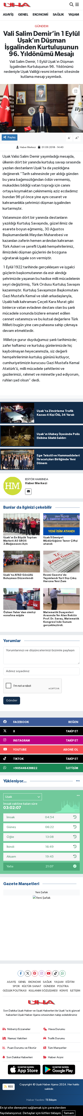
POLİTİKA (63, 986)
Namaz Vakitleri (17, 1038)
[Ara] (71, 5)
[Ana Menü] (77, 5)
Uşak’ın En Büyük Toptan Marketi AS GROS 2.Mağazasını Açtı (20, 540)
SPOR (16, 986)
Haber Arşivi (55, 1057)
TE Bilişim (51, 1099)
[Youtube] (48, 973)
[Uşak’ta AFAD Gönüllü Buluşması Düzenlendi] (21, 561)
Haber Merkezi (28, 147)
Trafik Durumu (56, 1038)
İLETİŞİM (75, 990)
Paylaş (12, 137)
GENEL (23, 14)
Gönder (11, 700)
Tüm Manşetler (57, 1047)
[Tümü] (78, 781)
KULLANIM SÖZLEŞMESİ (43, 990)
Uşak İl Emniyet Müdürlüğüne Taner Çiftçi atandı (60, 540)
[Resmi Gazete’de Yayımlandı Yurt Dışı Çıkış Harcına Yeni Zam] (61, 561)
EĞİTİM (70, 981)
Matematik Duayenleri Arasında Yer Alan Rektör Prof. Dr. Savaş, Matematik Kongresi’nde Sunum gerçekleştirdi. (61, 619)
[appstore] (24, 1070)
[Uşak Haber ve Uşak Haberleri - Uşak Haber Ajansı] (17, 5)
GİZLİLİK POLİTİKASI (14, 990)
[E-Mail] (28, 491)
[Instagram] (41, 973)
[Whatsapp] (62, 973)
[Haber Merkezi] (12, 485)
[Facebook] (21, 973)
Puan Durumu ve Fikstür (21, 1047)
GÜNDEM (41, 26)
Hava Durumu (56, 1029)
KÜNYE (64, 990)
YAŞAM (73, 14)
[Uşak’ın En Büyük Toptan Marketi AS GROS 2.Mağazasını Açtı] (21, 524)
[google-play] (59, 1070)
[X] (28, 973)
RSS (10, 1086)
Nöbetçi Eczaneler (18, 1029)
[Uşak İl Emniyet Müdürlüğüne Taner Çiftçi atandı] (61, 524)
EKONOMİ (40, 14)
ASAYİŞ (8, 14)
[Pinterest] (34, 973)
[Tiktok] (55, 973)
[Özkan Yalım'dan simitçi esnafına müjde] (21, 598)
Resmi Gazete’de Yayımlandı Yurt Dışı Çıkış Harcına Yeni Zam (59, 578)
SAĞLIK (58, 14)
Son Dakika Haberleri (20, 1057)
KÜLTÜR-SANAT (31, 986)
